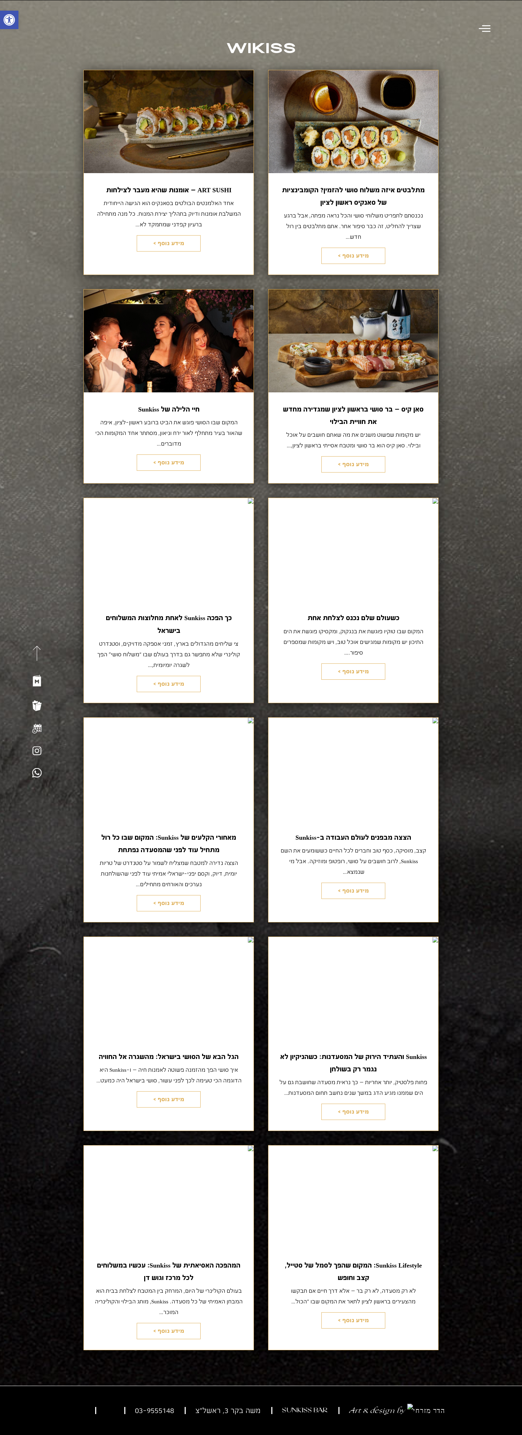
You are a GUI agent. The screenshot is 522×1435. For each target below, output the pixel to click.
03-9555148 (154, 1410)
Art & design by (378, 1410)
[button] (9, 20)
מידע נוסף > (353, 255)
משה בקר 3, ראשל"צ (228, 1410)
